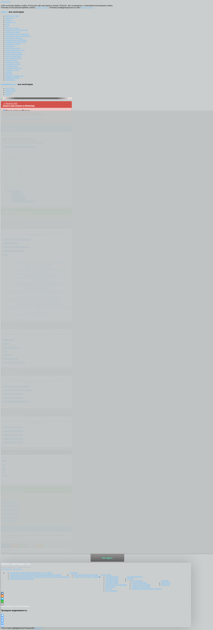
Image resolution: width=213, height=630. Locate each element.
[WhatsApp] (96, 601)
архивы (165, 581)
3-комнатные (111, 577)
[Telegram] (96, 598)
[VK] (96, 593)
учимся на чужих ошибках (87, 577)
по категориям (139, 583)
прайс (130, 579)
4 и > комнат (111, 591)
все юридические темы (22, 579)
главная (73, 573)
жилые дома (111, 583)
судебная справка (141, 587)
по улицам (137, 581)
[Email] (96, 604)
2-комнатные (111, 579)
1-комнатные (111, 581)
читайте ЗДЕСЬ (41, 8)
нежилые (110, 587)
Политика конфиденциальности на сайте (31, 573)
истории (165, 585)
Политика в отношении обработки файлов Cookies (36, 575)
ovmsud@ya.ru (17, 569)
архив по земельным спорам (146, 589)
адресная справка (141, 585)
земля (108, 589)
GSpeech (38, 628)
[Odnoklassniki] (96, 596)
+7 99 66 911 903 (6, 569)
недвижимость (135, 577)
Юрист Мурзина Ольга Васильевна (15, 606)
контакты (166, 583)
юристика (106, 575)
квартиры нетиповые (116, 585)
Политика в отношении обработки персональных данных (39, 577)
